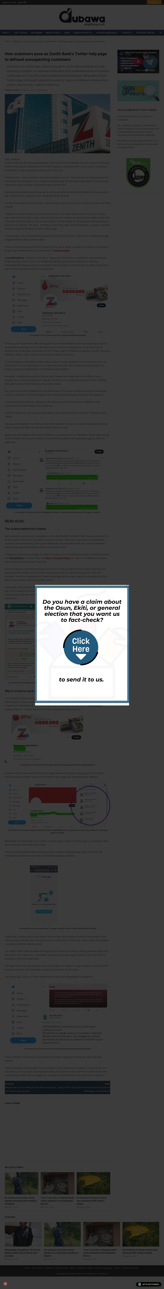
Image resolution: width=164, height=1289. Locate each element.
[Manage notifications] (5, 1284)
